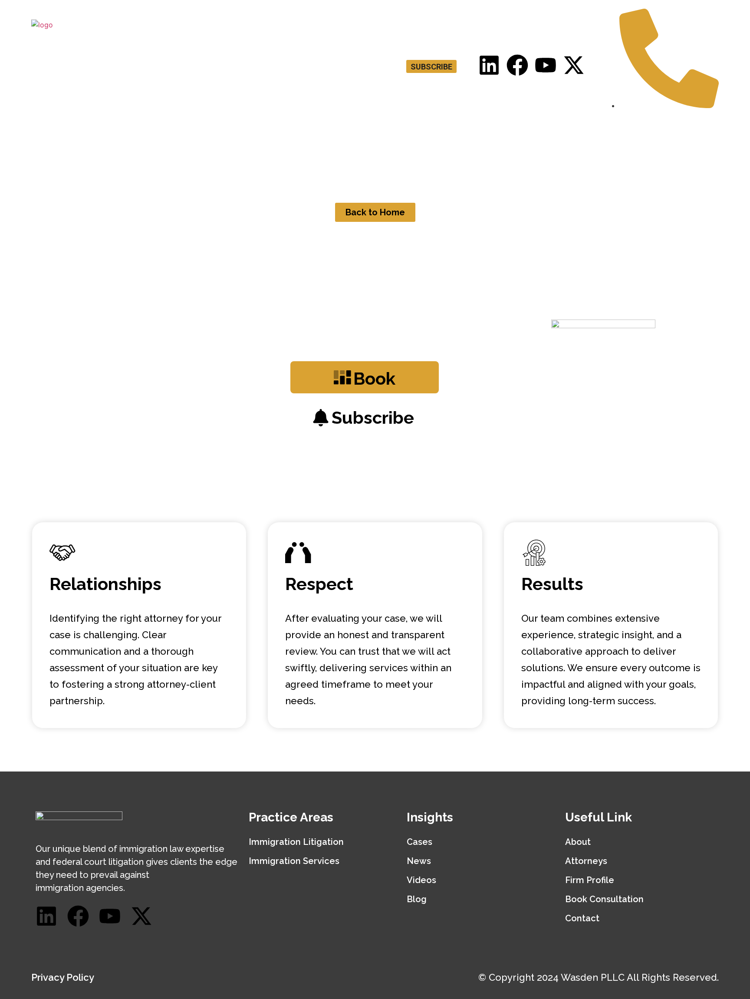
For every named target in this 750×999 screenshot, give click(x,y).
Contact (694, 139)
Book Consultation (533, 139)
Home (325, 139)
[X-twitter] (574, 65)
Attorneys (375, 139)
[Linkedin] (489, 65)
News (419, 861)
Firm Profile (589, 880)
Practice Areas (442, 139)
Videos (421, 880)
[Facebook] (517, 65)
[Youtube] (545, 65)
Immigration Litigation (296, 842)
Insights (604, 139)
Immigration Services (294, 861)
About (578, 842)
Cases (419, 842)
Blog (651, 139)
